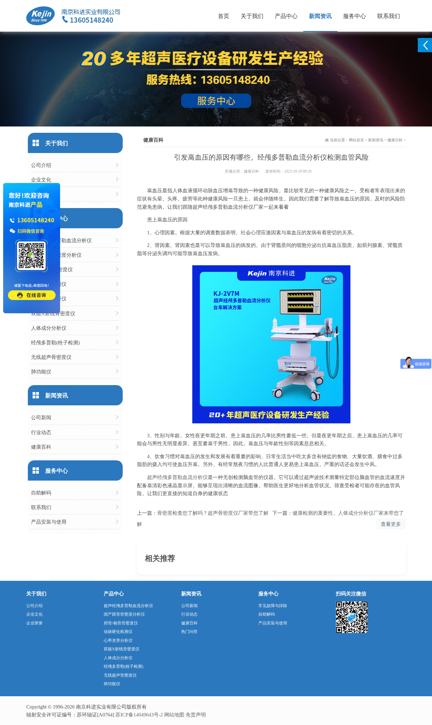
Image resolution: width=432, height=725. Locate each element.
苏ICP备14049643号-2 (139, 714)
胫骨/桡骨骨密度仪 (52, 269)
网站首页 (356, 139)
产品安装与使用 (48, 521)
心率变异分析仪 (48, 298)
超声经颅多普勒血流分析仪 (177, 477)
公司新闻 (41, 417)
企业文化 (41, 179)
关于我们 (252, 16)
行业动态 (41, 432)
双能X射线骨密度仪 (53, 313)
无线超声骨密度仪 (51, 356)
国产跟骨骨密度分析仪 (56, 254)
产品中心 (286, 16)
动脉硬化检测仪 (48, 283)
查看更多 (391, 523)
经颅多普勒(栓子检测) (55, 342)
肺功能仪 (41, 371)
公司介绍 (41, 165)
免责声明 (196, 714)
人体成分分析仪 (48, 327)
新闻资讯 (320, 16)
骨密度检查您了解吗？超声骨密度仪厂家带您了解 (212, 512)
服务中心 (354, 16)
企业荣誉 (41, 194)
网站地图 (174, 714)
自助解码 (41, 492)
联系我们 (388, 16)
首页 (223, 16)
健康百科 (395, 139)
